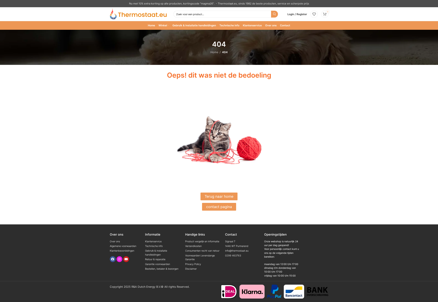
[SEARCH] (274, 14)
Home (214, 52)
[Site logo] (138, 13)
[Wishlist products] (314, 14)
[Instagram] (119, 259)
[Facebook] (113, 259)
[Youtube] (126, 259)
